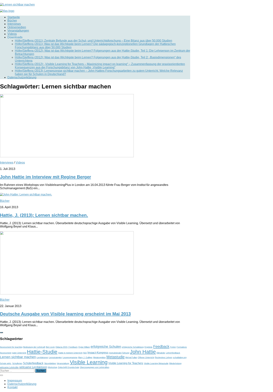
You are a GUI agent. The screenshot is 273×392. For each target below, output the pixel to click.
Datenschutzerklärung (21, 77)
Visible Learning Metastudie (156, 363)
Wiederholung (175, 363)
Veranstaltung (63, 363)
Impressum (14, 380)
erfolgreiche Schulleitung (133, 347)
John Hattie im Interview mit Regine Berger (45, 176)
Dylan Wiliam (84, 347)
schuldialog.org (179, 357)
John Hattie (143, 352)
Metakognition (99, 357)
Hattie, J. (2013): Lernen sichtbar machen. (44, 215)
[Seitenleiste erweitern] (1, 332)
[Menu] (1, 375)
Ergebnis (148, 347)
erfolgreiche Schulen (106, 347)
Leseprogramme (70, 357)
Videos (12, 34)
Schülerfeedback (33, 363)
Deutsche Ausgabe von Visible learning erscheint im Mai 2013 (65, 313)
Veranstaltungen (18, 30)
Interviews (14, 23)
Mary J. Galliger (85, 357)
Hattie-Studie (42, 352)
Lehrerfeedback (173, 353)
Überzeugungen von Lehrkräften (94, 367)
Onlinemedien (16, 27)
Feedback (161, 346)
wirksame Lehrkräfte (9, 367)
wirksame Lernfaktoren (33, 367)
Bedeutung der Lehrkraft (34, 347)
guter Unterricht (19, 353)
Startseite (13, 17)
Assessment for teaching (11, 347)
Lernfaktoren (42, 357)
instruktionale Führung (119, 353)
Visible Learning (89, 362)
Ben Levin (50, 347)
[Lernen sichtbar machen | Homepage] (17, 4)
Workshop (52, 367)
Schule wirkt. (6, 363)
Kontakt (12, 387)
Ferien (173, 347)
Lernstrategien (55, 357)
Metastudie (115, 357)
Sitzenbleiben (50, 363)
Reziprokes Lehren (163, 357)
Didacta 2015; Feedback (67, 347)
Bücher (12, 20)
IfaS (85, 353)
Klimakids (161, 353)
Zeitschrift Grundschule (68, 367)
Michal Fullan (131, 357)
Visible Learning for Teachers (125, 363)
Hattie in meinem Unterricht (70, 353)
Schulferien (17, 363)
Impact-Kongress (97, 352)
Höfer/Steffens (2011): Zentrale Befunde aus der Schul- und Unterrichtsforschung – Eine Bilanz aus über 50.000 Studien (93, 40)
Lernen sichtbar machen (18, 357)
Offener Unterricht (146, 357)
